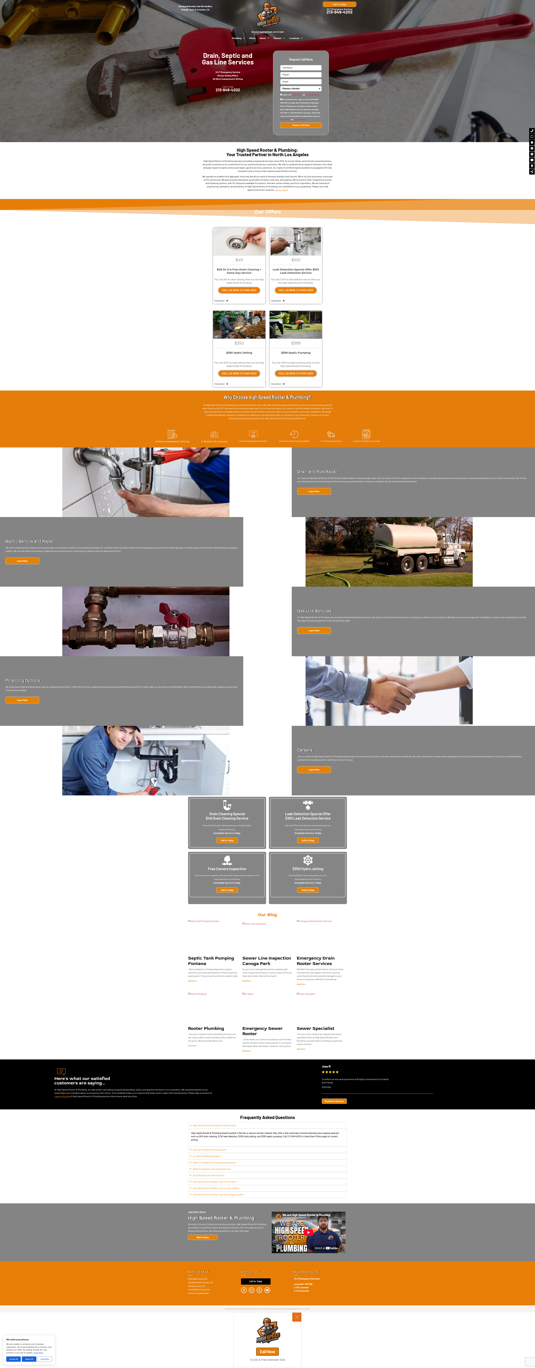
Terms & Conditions (312, 95)
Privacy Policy (297, 95)
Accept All (13, 1359)
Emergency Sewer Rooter (262, 1031)
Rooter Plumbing (206, 1028)
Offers (252, 38)
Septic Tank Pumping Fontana (211, 960)
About (263, 38)
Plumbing (236, 38)
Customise (44, 1359)
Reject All (29, 1359)
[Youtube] (267, 1290)
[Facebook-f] (244, 1290)
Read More (38, 1353)
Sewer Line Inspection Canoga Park (266, 960)
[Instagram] (251, 1290)
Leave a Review (62, 1096)
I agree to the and (300, 95)
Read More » (192, 981)
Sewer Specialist (315, 1028)
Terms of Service (300, 120)
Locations (294, 38)
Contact (278, 38)
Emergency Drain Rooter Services (316, 960)
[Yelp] (259, 1290)
